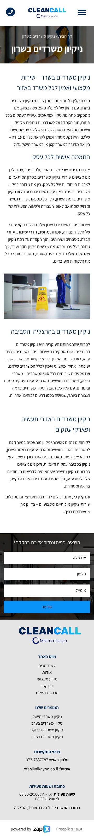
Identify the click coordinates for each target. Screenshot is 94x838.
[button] (82, 12)
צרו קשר (47, 685)
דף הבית (65, 36)
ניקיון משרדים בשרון (47, 736)
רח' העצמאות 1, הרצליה (34, 807)
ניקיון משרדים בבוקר (47, 730)
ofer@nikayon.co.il (41, 769)
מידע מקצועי (47, 679)
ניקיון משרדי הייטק (47, 716)
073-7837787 (37, 760)
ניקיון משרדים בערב (47, 723)
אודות (47, 672)
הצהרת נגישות (47, 692)
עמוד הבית (47, 665)
